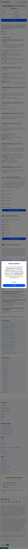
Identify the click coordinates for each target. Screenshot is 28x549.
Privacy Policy (10, 268)
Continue (14, 285)
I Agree (14, 282)
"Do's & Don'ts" (17, 274)
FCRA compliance (19, 273)
